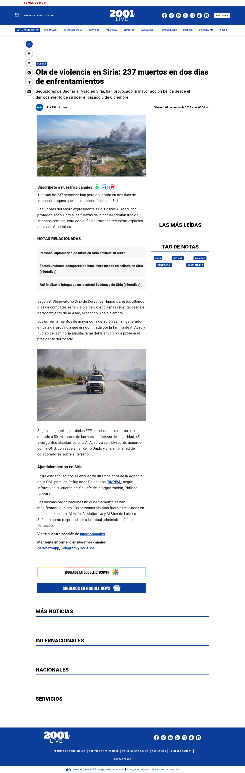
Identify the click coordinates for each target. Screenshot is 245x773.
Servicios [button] (93, 30)
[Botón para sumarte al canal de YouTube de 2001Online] (112, 187)
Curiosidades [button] (169, 30)
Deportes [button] (129, 30)
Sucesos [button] (187, 30)
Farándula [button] (112, 30)
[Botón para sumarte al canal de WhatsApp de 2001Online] (97, 187)
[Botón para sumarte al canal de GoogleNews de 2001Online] (91, 588)
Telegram (69, 548)
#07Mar (177, 258)
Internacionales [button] (72, 30)
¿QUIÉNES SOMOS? (181, 751)
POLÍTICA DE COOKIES (135, 751)
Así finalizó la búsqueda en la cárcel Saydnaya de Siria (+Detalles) (90, 284)
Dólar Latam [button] (206, 30)
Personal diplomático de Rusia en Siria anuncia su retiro (83, 253)
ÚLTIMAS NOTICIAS (28, 30)
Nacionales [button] (50, 30)
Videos (223, 30)
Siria (158, 258)
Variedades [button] (147, 30)
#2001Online (195, 265)
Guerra (41, 63)
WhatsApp (50, 548)
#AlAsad (200, 258)
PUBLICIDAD (159, 751)
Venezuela (164, 265)
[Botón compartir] (29, 44)
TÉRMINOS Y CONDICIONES (69, 751)
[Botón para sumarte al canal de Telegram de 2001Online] (105, 187)
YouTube (87, 548)
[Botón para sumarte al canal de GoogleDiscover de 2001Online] (91, 572)
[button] (29, 53)
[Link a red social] (156, 737)
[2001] (122, 15)
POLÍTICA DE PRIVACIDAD (104, 751)
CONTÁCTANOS (122, 759)
